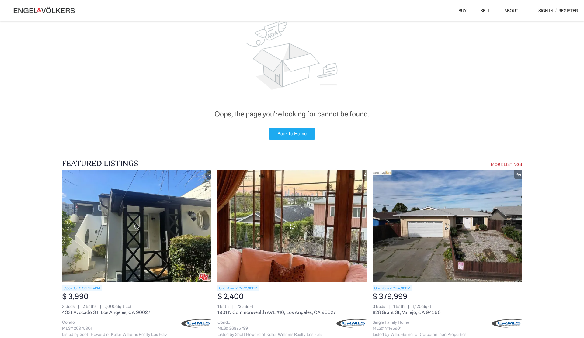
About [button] (511, 10)
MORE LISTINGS (506, 164)
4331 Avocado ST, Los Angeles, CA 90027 (106, 312)
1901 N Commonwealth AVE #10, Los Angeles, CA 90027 (276, 312)
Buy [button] (462, 10)
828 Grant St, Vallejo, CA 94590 (407, 312)
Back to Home (292, 133)
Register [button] (568, 10)
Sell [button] (485, 10)
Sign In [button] (545, 10)
